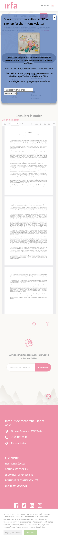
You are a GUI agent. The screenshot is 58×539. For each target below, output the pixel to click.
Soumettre (10, 93)
